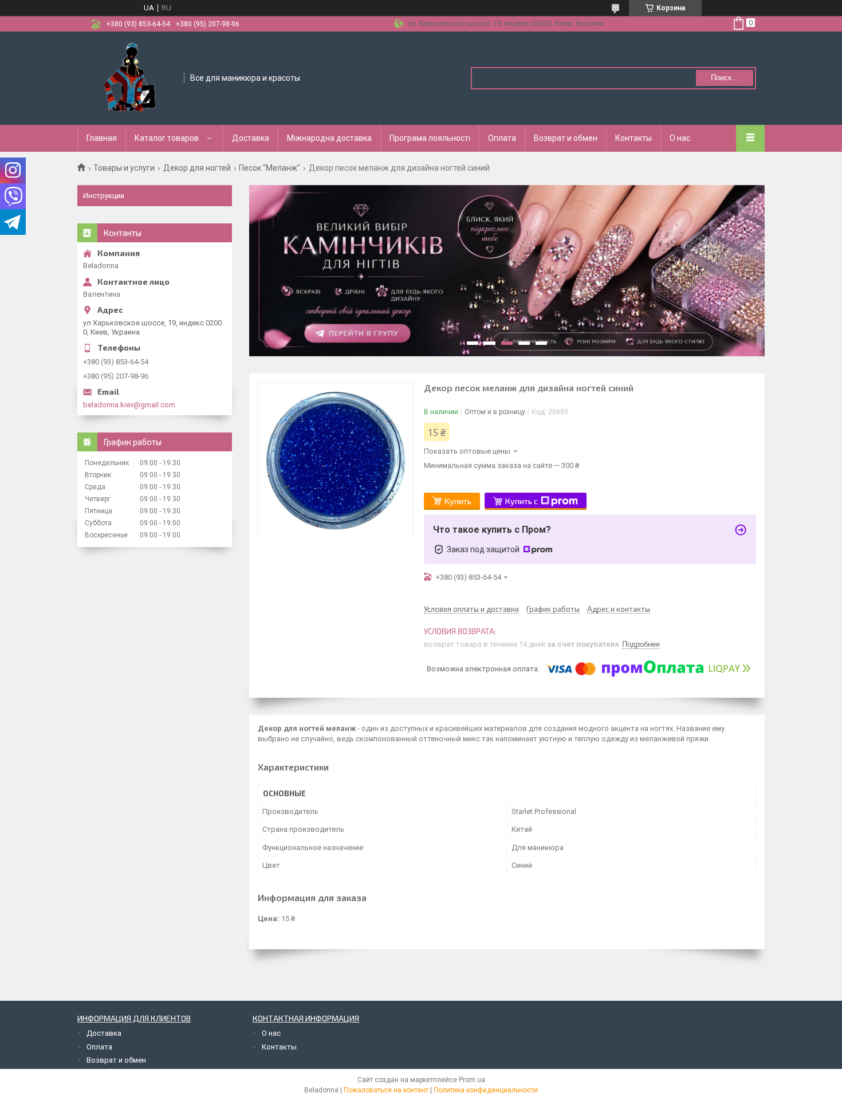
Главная (101, 138)
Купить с (521, 501)
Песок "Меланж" (269, 167)
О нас (680, 138)
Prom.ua (472, 1080)
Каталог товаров (167, 138)
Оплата (502, 138)
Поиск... (724, 77)
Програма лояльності (429, 138)
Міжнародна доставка (329, 138)
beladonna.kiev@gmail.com (129, 404)
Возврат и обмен (565, 138)
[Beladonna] (131, 77)
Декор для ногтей (197, 167)
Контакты (633, 138)
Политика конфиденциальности (486, 1090)
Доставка (250, 138)
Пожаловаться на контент (386, 1090)
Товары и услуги (124, 167)
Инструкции (103, 195)
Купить (457, 501)
